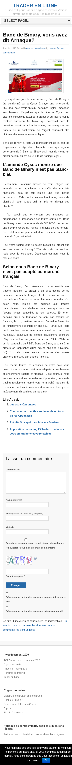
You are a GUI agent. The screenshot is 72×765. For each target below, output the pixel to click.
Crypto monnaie (12, 664)
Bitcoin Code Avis (13, 712)
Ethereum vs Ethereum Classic (20, 704)
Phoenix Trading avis (15, 668)
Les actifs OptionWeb (23, 404)
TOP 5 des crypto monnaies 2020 (22, 660)
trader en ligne (12, 677)
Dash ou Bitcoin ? (13, 700)
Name (14, 500)
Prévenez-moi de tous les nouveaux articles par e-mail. (34, 611)
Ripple (7, 708)
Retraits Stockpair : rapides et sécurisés (34, 422)
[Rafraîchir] (35, 558)
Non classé (40, 48)
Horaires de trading (14, 673)
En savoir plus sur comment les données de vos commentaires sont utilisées (35, 625)
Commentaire (13, 469)
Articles (29, 48)
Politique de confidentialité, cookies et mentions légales (34, 734)
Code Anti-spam (14, 576)
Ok (46, 760)
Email (24, 513)
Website (10, 527)
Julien (52, 48)
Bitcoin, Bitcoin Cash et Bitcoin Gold (23, 695)
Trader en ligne (35, 5)
